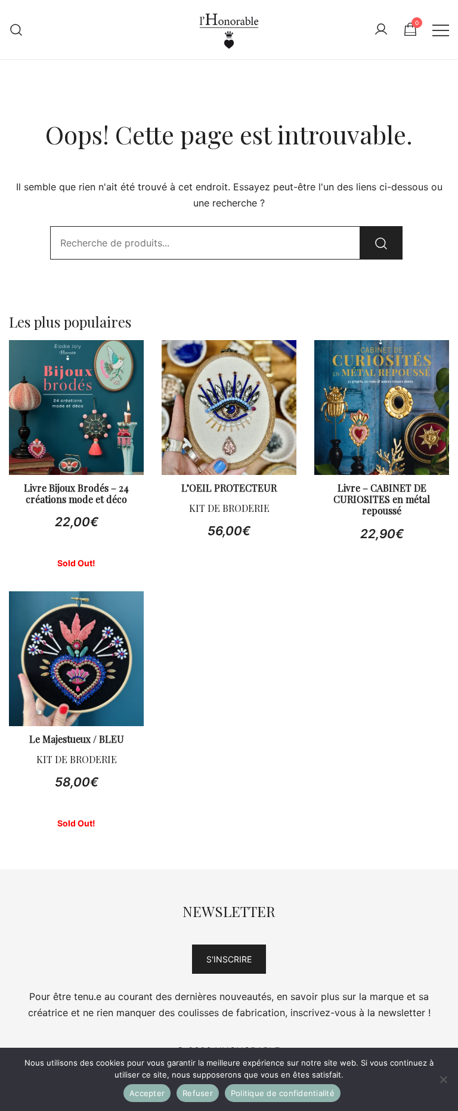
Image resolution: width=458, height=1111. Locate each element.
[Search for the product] (381, 243)
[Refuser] (443, 1079)
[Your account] (381, 30)
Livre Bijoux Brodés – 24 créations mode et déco (76, 493)
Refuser (197, 1093)
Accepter (147, 1093)
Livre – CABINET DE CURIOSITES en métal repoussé (381, 499)
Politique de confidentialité (283, 1093)
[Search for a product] (16, 29)
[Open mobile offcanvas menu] (440, 29)
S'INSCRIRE (229, 959)
